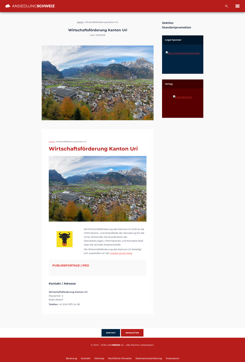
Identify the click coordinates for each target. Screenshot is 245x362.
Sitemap (99, 358)
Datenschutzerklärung (149, 358)
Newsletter (132, 333)
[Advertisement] (182, 166)
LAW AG (115, 345)
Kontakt (111, 333)
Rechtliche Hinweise (120, 358)
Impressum (172, 358)
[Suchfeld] (226, 6)
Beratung (71, 358)
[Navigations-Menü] (237, 6)
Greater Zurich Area (121, 253)
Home (80, 22)
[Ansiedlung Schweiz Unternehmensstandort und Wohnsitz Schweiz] (30, 6)
